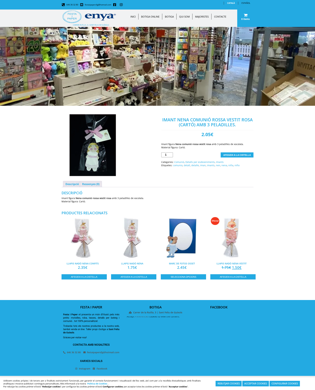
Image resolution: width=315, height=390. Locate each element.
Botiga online (150, 16)
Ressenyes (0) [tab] (90, 184)
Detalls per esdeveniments (200, 162)
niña (230, 165)
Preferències (142, 316)
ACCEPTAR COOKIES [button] (255, 383)
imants (211, 165)
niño (237, 165)
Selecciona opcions (183, 277)
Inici (133, 16)
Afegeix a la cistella (237, 155)
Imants (220, 162)
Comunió (179, 162)
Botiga (169, 16)
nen (218, 165)
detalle (195, 165)
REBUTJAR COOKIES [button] (229, 383)
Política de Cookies (97, 383)
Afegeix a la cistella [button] (84, 277)
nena (224, 165)
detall (187, 165)
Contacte (220, 16)
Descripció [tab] (72, 184)
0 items (245, 19)
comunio (177, 165)
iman (203, 165)
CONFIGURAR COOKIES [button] (285, 383)
